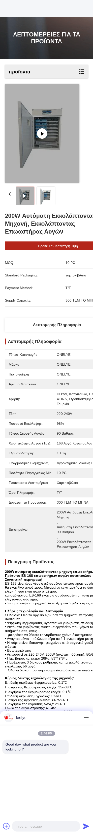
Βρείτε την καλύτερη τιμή (58, 246)
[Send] (86, 826)
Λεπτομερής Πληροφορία (57, 325)
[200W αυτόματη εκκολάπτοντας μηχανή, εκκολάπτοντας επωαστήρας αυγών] (42, 133)
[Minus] (86, 718)
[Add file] (6, 826)
